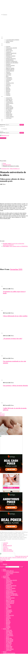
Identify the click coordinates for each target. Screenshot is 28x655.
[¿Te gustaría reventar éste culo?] (15, 326)
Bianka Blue (9, 105)
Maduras (8, 88)
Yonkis (7, 81)
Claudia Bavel (9, 101)
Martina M (8, 112)
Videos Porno (6, 45)
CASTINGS (9, 57)
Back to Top (3, 560)
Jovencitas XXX (10, 83)
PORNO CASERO (10, 56)
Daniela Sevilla (9, 107)
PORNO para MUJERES (12, 62)
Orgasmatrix (9, 77)
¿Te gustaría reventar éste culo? (12, 338)
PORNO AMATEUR (11, 53)
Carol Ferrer (9, 111)
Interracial (8, 85)
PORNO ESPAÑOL (11, 58)
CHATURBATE (10, 70)
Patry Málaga (9, 100)
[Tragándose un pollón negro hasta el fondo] (15, 279)
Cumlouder (8, 52)
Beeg (7, 76)
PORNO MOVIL (10, 69)
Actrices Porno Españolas (9, 120)
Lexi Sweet (8, 118)
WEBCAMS (6, 96)
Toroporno (8, 80)
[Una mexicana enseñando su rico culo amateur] (15, 349)
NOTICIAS (6, 43)
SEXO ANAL (9, 50)
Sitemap (5, 544)
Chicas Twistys (9, 41)
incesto (7, 87)
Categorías (5, 542)
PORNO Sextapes (10, 65)
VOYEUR (8, 66)
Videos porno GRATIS (11, 47)
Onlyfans (8, 46)
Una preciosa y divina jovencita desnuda (15, 385)
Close (1, 561)
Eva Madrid (9, 110)
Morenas (8, 91)
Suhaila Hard (9, 114)
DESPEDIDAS (9, 60)
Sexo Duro (8, 74)
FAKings (8, 95)
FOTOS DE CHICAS (8, 38)
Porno (4, 37)
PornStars (8, 64)
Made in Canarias (10, 68)
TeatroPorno (9, 49)
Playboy (8, 42)
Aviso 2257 (5, 548)
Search (21, 124)
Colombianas (9, 79)
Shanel (7, 104)
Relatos (4, 119)
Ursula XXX (9, 115)
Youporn (8, 72)
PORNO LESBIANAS (11, 61)
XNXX (8, 92)
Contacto (5, 547)
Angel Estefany (9, 103)
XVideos (8, 93)
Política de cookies (7, 549)
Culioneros (8, 73)
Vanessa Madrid (10, 116)
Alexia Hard (9, 97)
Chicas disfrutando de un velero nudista (15, 316)
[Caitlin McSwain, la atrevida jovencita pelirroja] (15, 395)
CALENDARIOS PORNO (12, 39)
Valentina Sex (9, 99)
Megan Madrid (9, 108)
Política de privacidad (8, 551)
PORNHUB (9, 54)
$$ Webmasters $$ (7, 545)
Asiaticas (8, 84)
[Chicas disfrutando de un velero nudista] (15, 303)
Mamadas (8, 89)
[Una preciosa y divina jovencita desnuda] (15, 373)
